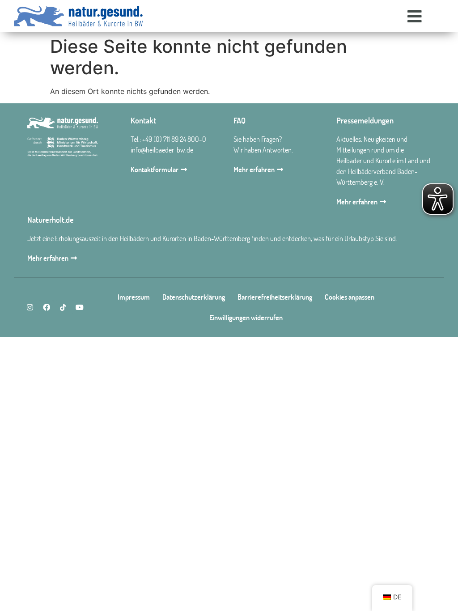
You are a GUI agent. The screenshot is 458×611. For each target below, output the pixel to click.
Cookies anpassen (349, 297)
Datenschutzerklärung (193, 297)
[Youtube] (79, 307)
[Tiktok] (63, 307)
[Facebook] (46, 307)
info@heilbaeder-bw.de (162, 149)
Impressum (134, 297)
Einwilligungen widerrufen (246, 317)
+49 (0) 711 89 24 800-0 (174, 139)
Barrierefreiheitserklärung (274, 297)
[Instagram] (30, 307)
